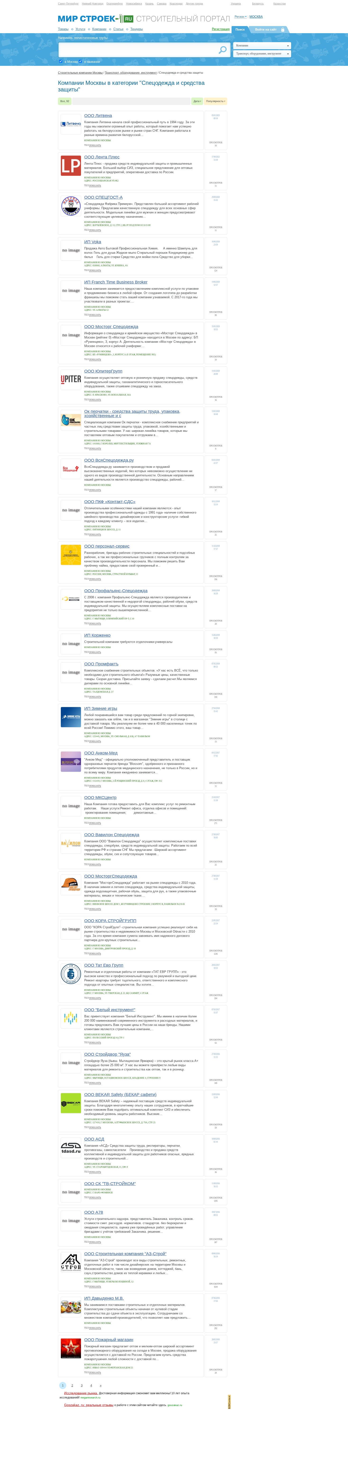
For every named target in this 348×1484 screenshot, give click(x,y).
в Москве (71, 61)
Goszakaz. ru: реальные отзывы (88, 1405)
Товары (63, 29)
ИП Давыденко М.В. (104, 1298)
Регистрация (221, 29)
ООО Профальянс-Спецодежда (115, 590)
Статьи (118, 29)
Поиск (240, 29)
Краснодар (176, 3)
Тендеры (136, 29)
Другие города (194, 3)
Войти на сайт (266, 29)
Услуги (80, 29)
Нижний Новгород (92, 3)
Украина (236, 3)
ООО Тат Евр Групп (103, 965)
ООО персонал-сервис (106, 546)
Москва (256, 16)
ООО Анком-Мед (101, 753)
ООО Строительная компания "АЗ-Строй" (125, 1253)
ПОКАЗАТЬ (95, 145)
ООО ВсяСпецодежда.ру (109, 460)
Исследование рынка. (81, 1393)
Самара (161, 3)
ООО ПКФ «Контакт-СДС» (109, 501)
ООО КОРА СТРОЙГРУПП (110, 920)
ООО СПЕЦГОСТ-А (103, 197)
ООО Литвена (98, 115)
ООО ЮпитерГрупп (103, 371)
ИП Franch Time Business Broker (115, 282)
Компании (99, 29)
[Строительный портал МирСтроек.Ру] (144, 22)
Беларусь (258, 3)
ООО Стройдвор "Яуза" (107, 1054)
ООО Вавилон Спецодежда (111, 834)
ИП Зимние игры (100, 708)
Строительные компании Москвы (80, 72)
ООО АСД (94, 1139)
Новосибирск (134, 3)
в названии (92, 61)
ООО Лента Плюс (102, 157)
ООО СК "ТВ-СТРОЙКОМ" (110, 1183)
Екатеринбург (115, 3)
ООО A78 (93, 1212)
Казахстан (279, 3)
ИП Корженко (97, 635)
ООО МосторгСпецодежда (110, 876)
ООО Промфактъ (101, 664)
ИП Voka (92, 241)
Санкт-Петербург (68, 3)
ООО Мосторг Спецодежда (111, 326)
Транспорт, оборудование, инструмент (131, 72)
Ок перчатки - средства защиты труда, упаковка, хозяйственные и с (132, 413)
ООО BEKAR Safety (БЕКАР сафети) (120, 1094)
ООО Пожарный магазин (108, 1339)
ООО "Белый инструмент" (109, 1009)
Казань (149, 3)
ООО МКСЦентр (100, 797)
